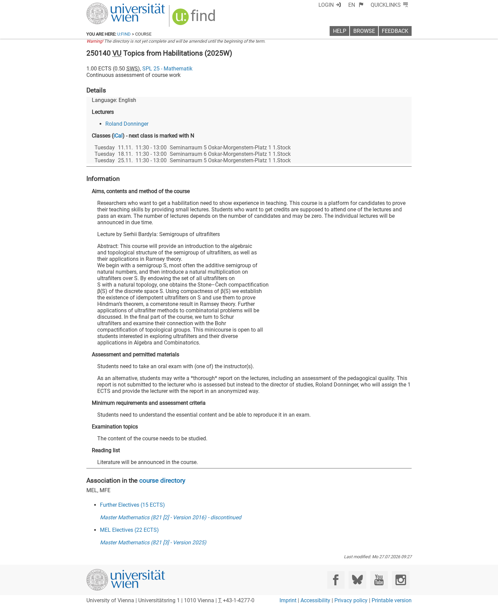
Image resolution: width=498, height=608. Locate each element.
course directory (162, 480)
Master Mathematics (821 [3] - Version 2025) (153, 542)
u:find (124, 34)
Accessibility (315, 600)
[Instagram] (400, 579)
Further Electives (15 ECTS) (132, 505)
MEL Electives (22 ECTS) (129, 530)
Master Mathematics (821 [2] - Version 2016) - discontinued (170, 517)
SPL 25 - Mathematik (167, 68)
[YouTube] (379, 579)
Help (339, 31)
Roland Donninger (126, 124)
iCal (118, 135)
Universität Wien (109, 6)
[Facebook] (336, 579)
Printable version (392, 600)
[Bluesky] (357, 579)
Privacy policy (351, 600)
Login (326, 5)
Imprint (287, 600)
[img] (194, 19)
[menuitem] (356, 5)
